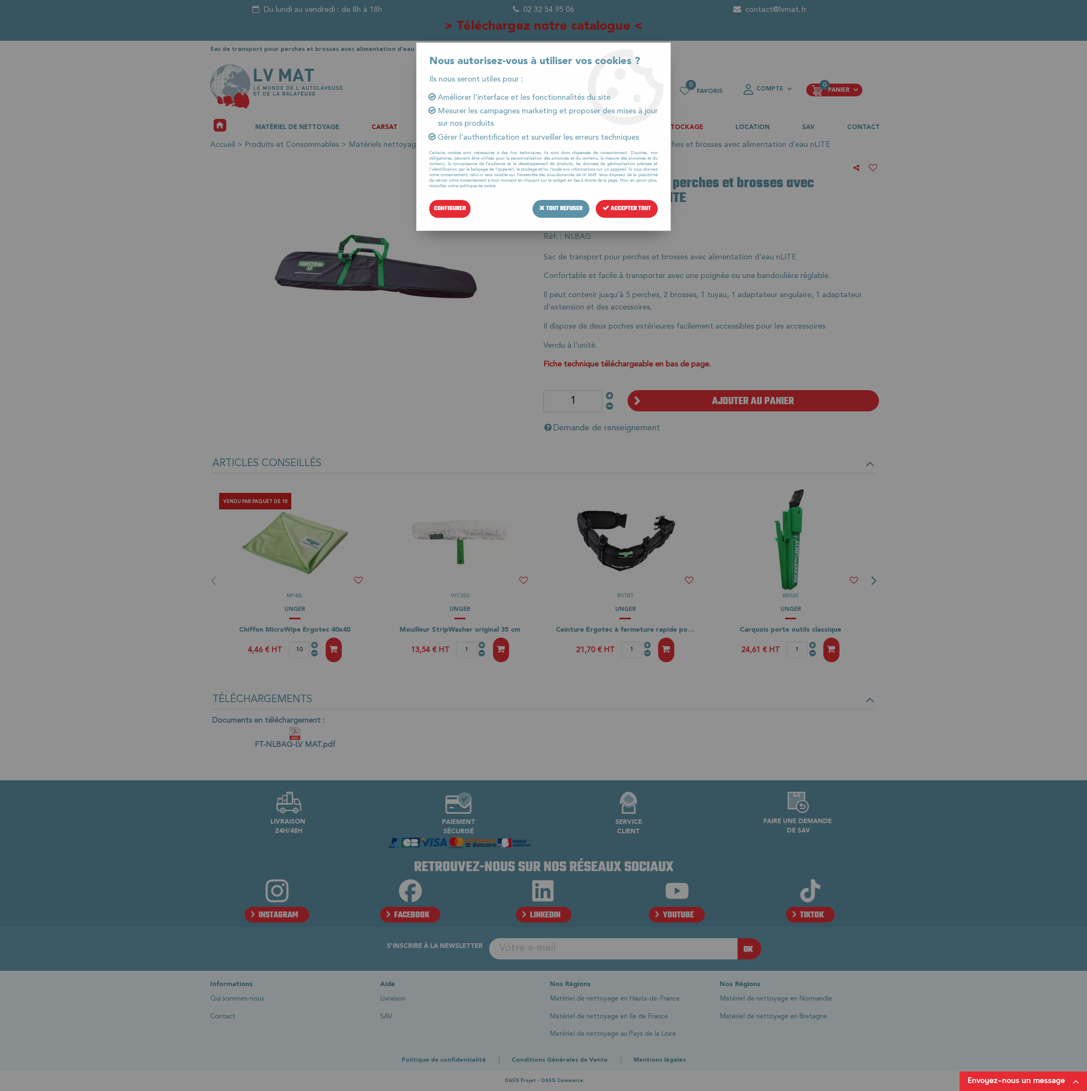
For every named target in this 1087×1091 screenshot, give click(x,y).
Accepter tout (630, 209)
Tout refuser (564, 209)
